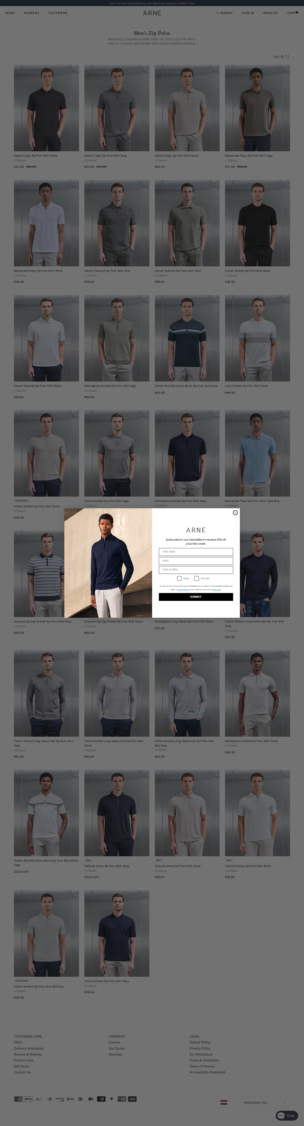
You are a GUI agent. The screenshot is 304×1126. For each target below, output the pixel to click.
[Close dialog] (235, 513)
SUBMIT (196, 597)
